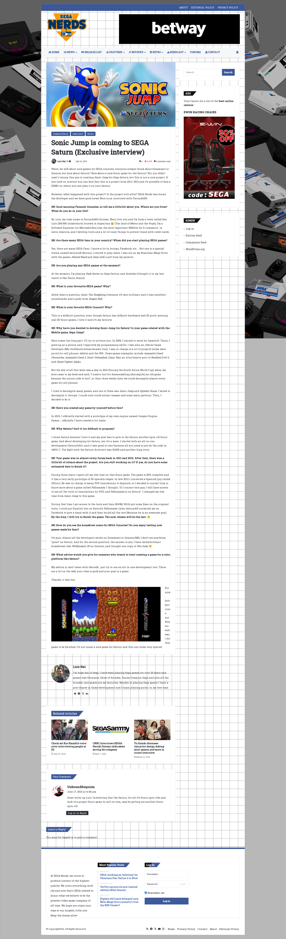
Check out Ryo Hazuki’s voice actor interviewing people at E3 (68, 746)
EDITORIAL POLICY (202, 7)
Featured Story (60, 133)
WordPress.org (195, 249)
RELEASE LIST (93, 52)
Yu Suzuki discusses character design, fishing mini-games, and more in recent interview (149, 748)
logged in (67, 837)
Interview (78, 133)
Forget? (182, 884)
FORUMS (195, 52)
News (90, 133)
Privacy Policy (186, 929)
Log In (166, 901)
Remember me (156, 892)
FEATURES (115, 52)
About (213, 929)
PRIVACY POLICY (228, 7)
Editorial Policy (229, 929)
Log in (190, 228)
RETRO (156, 52)
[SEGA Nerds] (67, 27)
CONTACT (213, 52)
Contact (202, 929)
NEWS (71, 52)
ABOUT (183, 7)
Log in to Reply (77, 813)
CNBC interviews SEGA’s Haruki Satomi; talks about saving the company (109, 746)
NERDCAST (176, 52)
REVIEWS (137, 52)
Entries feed (194, 235)
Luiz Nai (61, 161)
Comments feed (196, 242)
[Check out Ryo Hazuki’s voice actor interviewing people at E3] (69, 730)
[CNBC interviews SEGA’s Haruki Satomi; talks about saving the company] (111, 730)
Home (171, 929)
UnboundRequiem (81, 787)
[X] (83, 694)
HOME (55, 52)
